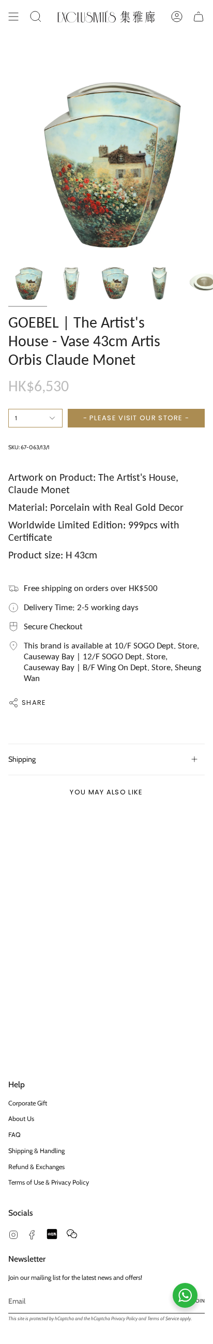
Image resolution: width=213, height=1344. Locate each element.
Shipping (22, 759)
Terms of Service (163, 1318)
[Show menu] (13, 16)
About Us (21, 1119)
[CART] (198, 16)
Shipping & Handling (36, 1151)
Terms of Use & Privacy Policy (48, 1182)
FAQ (14, 1135)
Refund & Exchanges (36, 1167)
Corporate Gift (27, 1103)
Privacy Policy (124, 1318)
